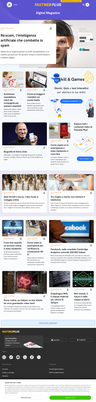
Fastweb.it (5, 376)
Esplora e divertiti (70, 101)
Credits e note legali (8, 372)
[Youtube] (18, 357)
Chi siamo (5, 369)
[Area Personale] (87, 4)
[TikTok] (11, 357)
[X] (39, 357)
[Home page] (48, 4)
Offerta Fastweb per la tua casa (72, 1)
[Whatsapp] (25, 357)
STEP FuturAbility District (56, 372)
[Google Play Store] (81, 339)
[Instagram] (4, 357)
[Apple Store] (55, 339)
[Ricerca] (84, 4)
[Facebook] (32, 357)
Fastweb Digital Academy (56, 369)
